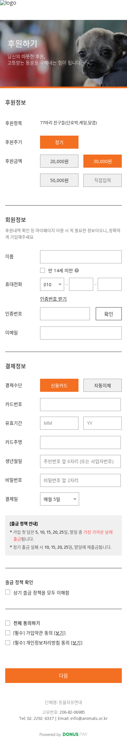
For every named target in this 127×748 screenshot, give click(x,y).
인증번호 (13, 313)
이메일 (11, 332)
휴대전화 (13, 284)
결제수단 (13, 385)
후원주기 (13, 142)
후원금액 (13, 161)
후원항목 (13, 123)
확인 (108, 314)
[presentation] (102, 180)
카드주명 (13, 442)
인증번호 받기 (53, 299)
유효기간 (13, 423)
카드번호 (13, 404)
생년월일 (13, 461)
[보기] (59, 633)
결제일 (11, 499)
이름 (9, 256)
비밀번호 (13, 480)
